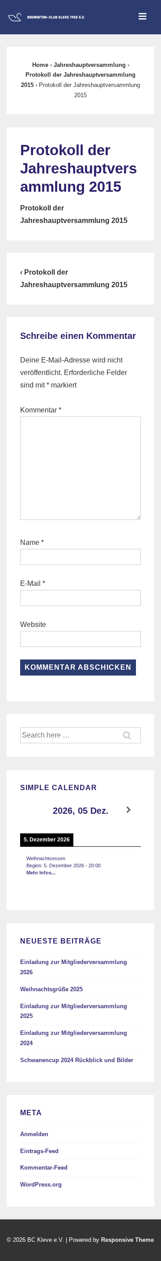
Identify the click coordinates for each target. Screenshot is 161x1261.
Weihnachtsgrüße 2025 (51, 989)
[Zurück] (32, 810)
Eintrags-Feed (39, 1151)
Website (33, 624)
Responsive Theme (127, 1239)
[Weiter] (129, 810)
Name (29, 542)
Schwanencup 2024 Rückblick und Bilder (76, 1060)
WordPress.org (41, 1184)
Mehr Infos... (40, 872)
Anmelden (34, 1134)
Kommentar (40, 410)
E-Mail (30, 583)
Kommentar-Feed (44, 1167)
